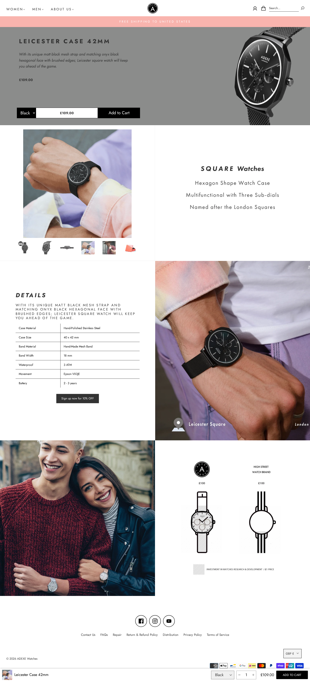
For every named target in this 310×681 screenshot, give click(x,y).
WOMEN (14, 9)
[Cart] (263, 8)
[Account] (255, 8)
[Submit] (302, 8)
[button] (239, 675)
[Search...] (284, 8)
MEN (37, 9)
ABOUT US (61, 9)
